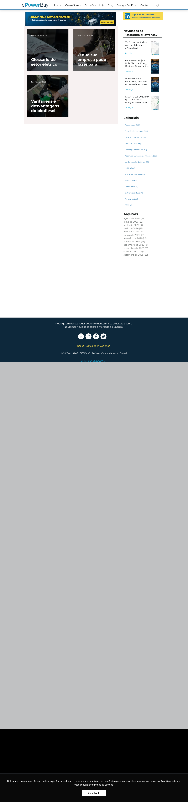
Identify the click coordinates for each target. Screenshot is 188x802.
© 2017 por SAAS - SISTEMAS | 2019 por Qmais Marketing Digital (94, 353)
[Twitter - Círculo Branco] (103, 336)
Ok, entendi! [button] (94, 793)
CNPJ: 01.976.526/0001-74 (93, 361)
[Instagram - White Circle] (88, 336)
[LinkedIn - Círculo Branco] (81, 336)
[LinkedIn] (127, 16)
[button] (90, 5)
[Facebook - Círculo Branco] (96, 336)
